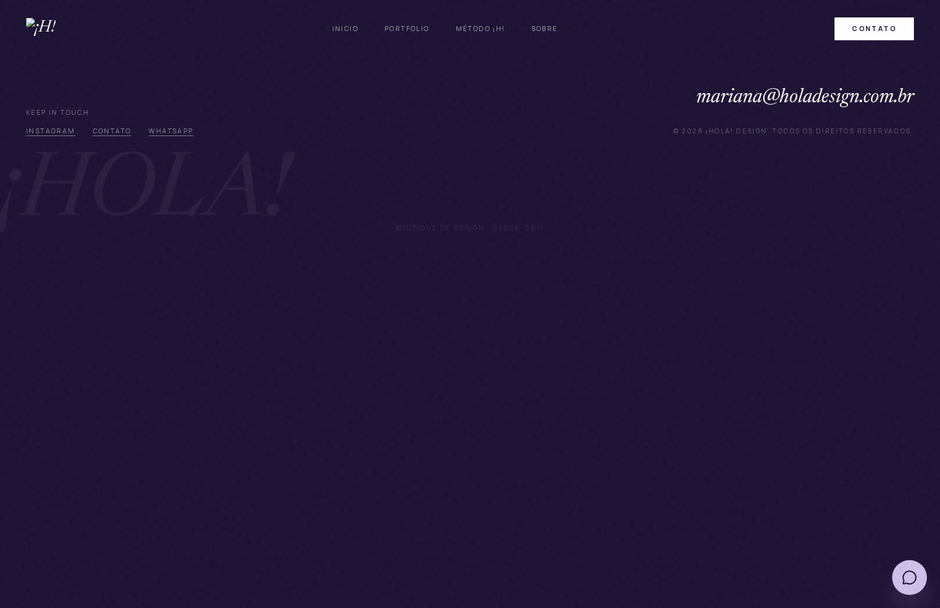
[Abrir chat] (909, 577)
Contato (112, 131)
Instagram (51, 131)
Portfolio (407, 28)
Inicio (345, 28)
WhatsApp (171, 131)
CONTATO (874, 28)
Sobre (544, 28)
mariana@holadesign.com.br (805, 98)
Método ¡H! (480, 28)
